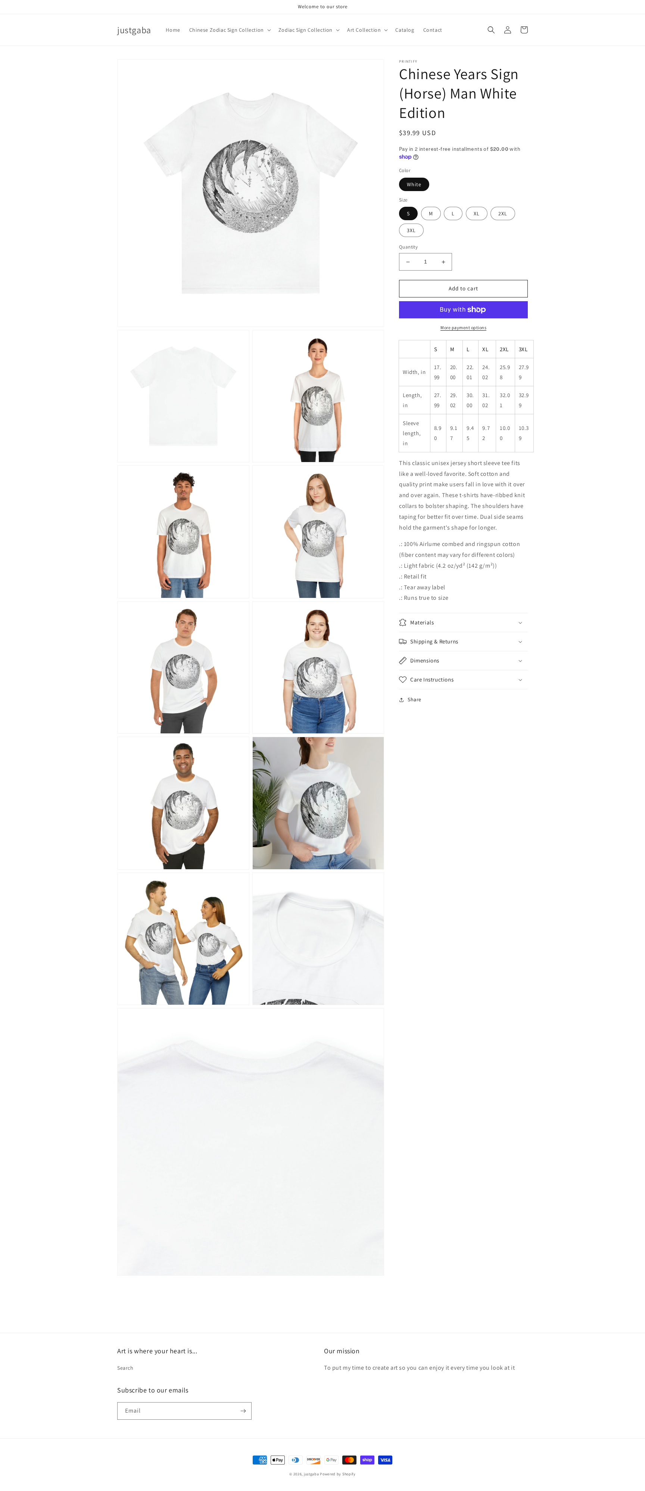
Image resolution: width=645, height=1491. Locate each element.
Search (125, 1367)
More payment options (463, 327)
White (414, 184)
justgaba (311, 1474)
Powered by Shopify (338, 1474)
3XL (411, 230)
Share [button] (414, 699)
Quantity (408, 247)
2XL (502, 213)
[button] (229, 30)
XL (477, 213)
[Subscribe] (243, 1411)
